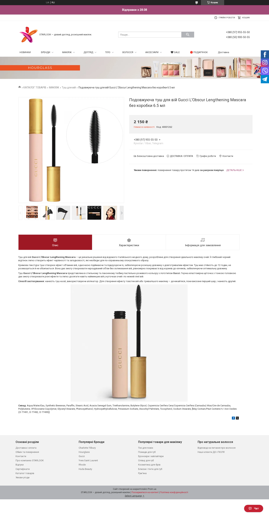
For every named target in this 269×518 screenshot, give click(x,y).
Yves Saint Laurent (88, 460)
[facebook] (233, 418)
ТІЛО (107, 52)
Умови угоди (22, 477)
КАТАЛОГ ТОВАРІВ (34, 87)
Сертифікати (23, 469)
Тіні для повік (145, 447)
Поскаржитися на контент (145, 492)
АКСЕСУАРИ (151, 52)
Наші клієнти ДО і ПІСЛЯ (211, 452)
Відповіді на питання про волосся (217, 447)
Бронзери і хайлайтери (151, 456)
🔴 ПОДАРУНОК (199, 52)
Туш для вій (69, 87)
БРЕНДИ (45, 52)
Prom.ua (152, 489)
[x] (237, 418)
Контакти (21, 456)
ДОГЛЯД (88, 52)
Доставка (223, 52)
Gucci (82, 456)
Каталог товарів (25, 473)
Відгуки (20, 464)
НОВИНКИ (25, 52)
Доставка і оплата (26, 447)
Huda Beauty (85, 469)
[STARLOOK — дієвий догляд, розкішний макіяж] (28, 34)
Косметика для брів (149, 464)
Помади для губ (147, 452)
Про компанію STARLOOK (30, 460)
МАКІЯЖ (67, 52)
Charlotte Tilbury (87, 447)
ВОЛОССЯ (127, 52)
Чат (256, 508)
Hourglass (84, 452)
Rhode (82, 464)
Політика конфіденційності (174, 492)
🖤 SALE (175, 52)
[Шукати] (187, 35)
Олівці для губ (146, 460)
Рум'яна (142, 473)
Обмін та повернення (27, 452)
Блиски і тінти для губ (150, 469)
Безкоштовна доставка (150, 156)
